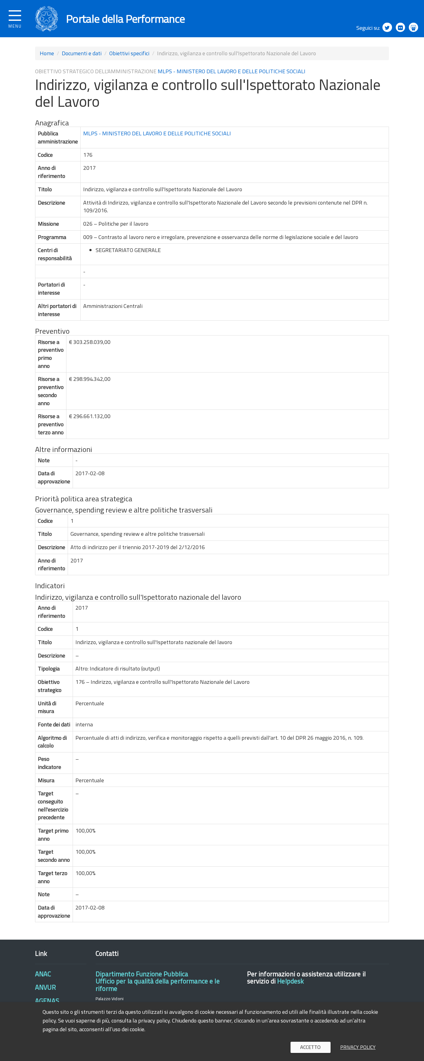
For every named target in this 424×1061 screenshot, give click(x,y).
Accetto (310, 1047)
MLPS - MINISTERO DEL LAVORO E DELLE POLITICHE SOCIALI (231, 71)
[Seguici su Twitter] (387, 27)
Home (47, 53)
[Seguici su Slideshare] (413, 27)
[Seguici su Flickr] (400, 27)
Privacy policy (358, 1047)
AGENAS (47, 1001)
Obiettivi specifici (129, 53)
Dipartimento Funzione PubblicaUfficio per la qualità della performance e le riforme (158, 981)
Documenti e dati (81, 53)
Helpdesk (290, 981)
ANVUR (45, 987)
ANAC (43, 974)
